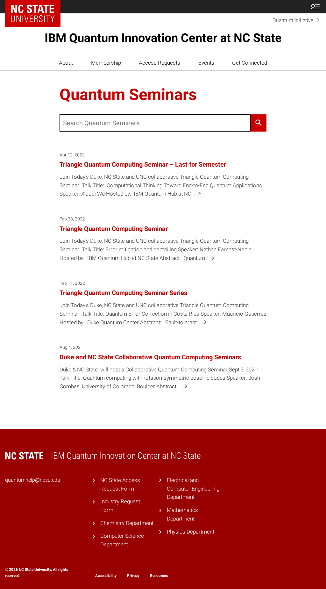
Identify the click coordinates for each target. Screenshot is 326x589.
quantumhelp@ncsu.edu (32, 480)
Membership (106, 63)
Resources (159, 575)
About (66, 63)
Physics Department (190, 531)
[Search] (259, 123)
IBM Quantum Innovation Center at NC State (163, 38)
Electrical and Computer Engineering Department (193, 488)
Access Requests (159, 63)
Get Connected (249, 63)
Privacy (133, 575)
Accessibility (106, 575)
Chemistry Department (126, 523)
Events (206, 63)
